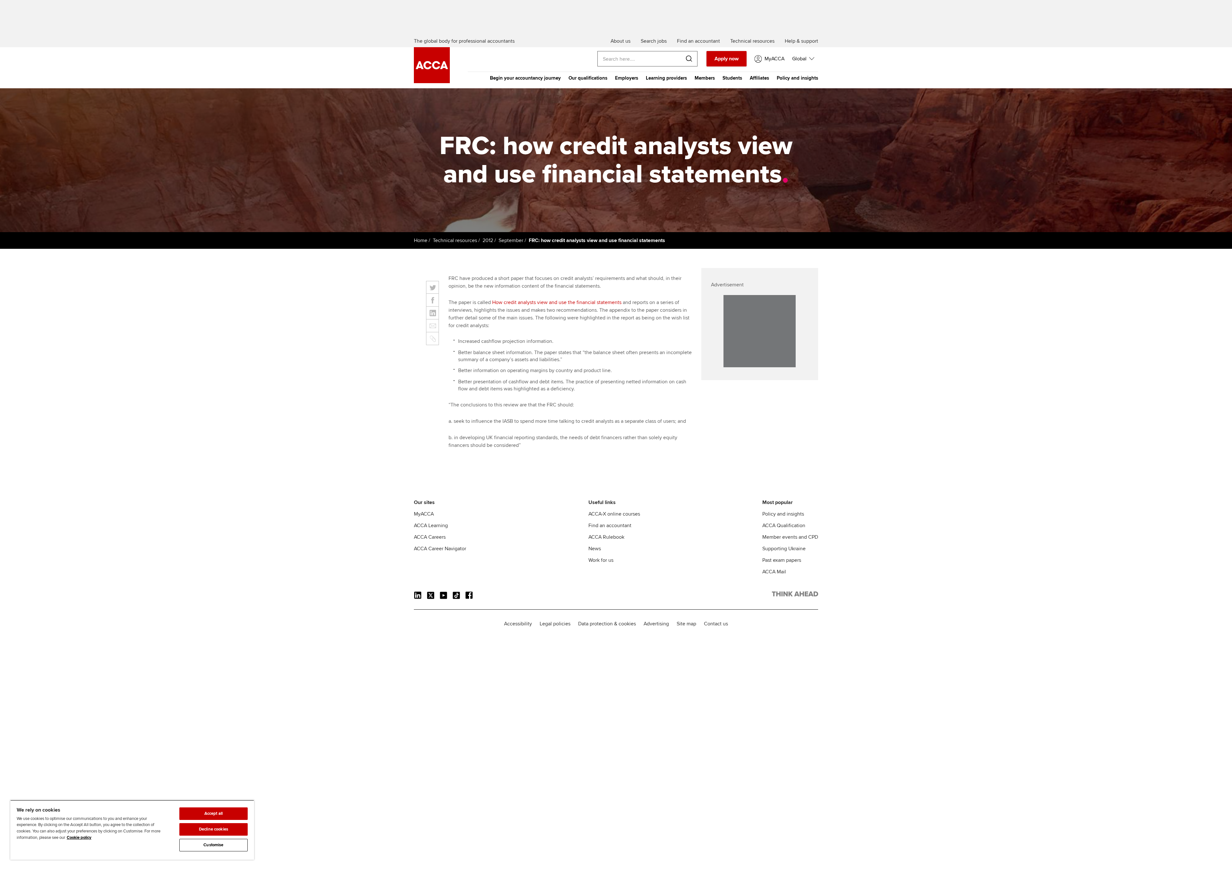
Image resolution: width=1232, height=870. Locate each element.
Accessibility (518, 624)
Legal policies (555, 624)
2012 (488, 240)
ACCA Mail (774, 572)
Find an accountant (609, 525)
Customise (213, 845)
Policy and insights (797, 78)
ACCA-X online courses (614, 514)
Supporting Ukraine (784, 548)
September (511, 240)
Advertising (656, 624)
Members (705, 78)
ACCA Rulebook (606, 537)
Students (732, 78)
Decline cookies (213, 829)
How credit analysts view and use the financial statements (556, 302)
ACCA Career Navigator (440, 548)
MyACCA (424, 514)
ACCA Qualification (783, 525)
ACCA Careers (430, 537)
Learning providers (666, 78)
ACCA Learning (431, 525)
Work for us (600, 560)
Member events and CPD (790, 537)
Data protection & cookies (607, 624)
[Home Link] (795, 595)
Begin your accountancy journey (525, 78)
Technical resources (455, 240)
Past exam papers (781, 560)
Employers (626, 78)
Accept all (213, 813)
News (594, 548)
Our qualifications (588, 78)
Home (420, 240)
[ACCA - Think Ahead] (432, 81)
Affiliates (759, 78)
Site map (686, 624)
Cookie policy (79, 837)
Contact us (716, 624)
